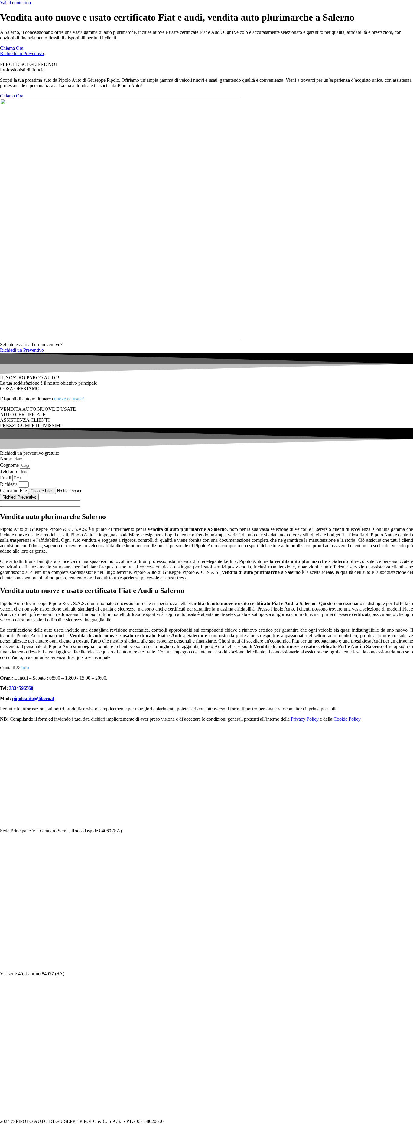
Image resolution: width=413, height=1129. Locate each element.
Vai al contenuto (15, 2)
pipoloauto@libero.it (33, 698)
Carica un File (14, 490)
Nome (6, 458)
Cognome (10, 465)
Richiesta (9, 484)
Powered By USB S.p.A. (257, 1121)
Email (6, 477)
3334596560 (21, 688)
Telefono (9, 471)
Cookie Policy (346, 719)
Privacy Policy (305, 719)
